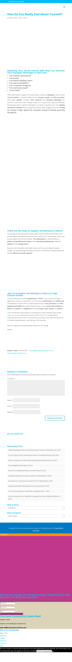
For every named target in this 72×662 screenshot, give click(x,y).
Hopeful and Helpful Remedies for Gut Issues (24, 486)
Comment (11, 379)
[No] (52, 651)
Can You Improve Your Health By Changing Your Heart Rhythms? (31, 496)
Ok (38, 651)
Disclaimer (36, 531)
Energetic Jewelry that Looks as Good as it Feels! (25, 476)
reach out (10, 315)
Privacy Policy (58, 528)
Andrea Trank (13, 18)
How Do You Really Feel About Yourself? (22, 471)
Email (9, 406)
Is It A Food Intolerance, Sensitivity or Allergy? (24, 491)
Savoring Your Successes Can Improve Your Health (26, 481)
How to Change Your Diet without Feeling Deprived (26, 460)
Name (10, 400)
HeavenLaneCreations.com (16, 353)
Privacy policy (47, 651)
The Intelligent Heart (15, 465)
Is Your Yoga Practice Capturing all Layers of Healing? (27, 455)
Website (10, 412)
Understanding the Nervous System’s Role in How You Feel (28, 450)
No (41, 651)
